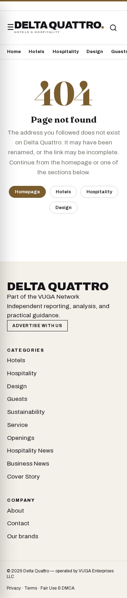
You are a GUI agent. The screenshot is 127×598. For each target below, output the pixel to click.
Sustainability (26, 412)
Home (14, 51)
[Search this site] (113, 27)
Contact (18, 523)
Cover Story (23, 476)
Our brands (22, 536)
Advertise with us (37, 325)
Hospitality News (30, 450)
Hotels (36, 51)
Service (17, 425)
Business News (28, 463)
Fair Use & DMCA (57, 588)
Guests (17, 399)
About (15, 510)
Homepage (27, 191)
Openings (20, 438)
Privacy (14, 588)
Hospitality (66, 51)
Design (94, 51)
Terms (30, 588)
